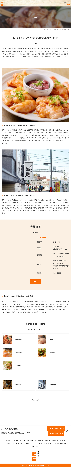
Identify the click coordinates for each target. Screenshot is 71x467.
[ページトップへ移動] (68, 431)
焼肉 (37, 400)
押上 (33, 400)
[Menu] (68, 3)
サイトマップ (35, 446)
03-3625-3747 (56, 242)
